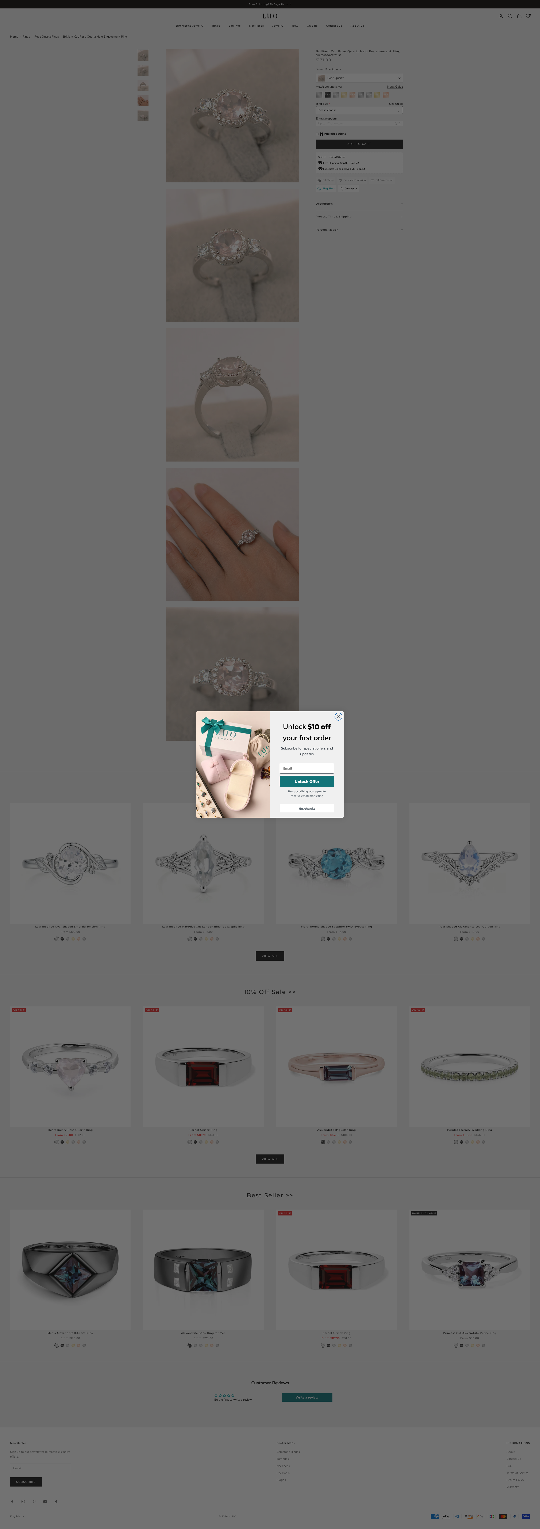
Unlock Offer (307, 781)
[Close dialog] (338, 716)
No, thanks (307, 808)
